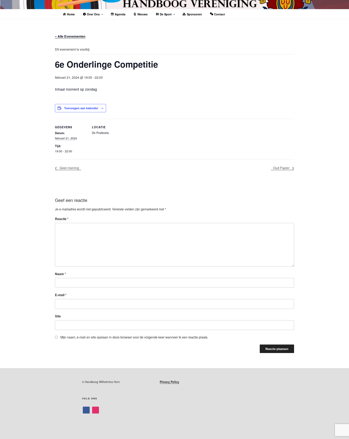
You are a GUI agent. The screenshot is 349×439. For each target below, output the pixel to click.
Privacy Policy (169, 382)
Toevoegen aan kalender (81, 108)
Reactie (61, 218)
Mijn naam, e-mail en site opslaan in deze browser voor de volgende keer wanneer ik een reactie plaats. (134, 337)
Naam (60, 273)
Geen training (69, 167)
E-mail (60, 295)
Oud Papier (281, 167)
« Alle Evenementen (70, 36)
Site (58, 316)
